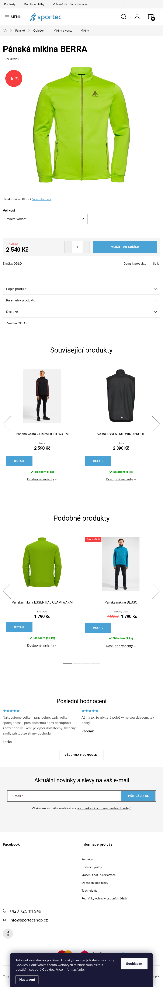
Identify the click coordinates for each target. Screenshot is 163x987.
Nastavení (27, 979)
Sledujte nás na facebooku (8, 933)
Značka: (12, 263)
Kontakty (9, 4)
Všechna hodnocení (81, 754)
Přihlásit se (138, 795)
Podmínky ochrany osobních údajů (104, 898)
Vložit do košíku (125, 246)
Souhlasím (134, 963)
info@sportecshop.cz (29, 920)
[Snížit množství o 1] (68, 247)
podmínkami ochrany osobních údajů (104, 808)
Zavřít (26, 262)
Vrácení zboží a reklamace (70, 4)
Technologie (89, 890)
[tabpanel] (42, 428)
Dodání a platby (34, 4)
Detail (19, 461)
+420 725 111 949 (25, 911)
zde (81, 969)
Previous (7, 423)
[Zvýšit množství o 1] (86, 247)
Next (156, 423)
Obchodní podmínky (95, 883)
